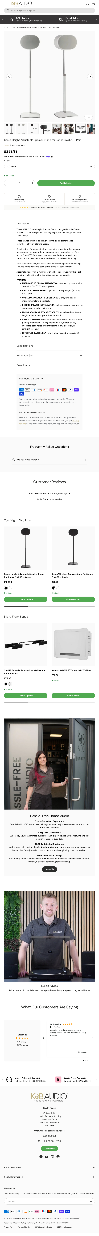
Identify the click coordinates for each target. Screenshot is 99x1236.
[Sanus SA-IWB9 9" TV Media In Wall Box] (73, 644)
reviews (82, 850)
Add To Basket (66, 183)
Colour (7, 161)
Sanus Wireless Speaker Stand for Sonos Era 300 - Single (72, 576)
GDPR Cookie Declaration (44, 1227)
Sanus (6, 145)
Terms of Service (24, 1227)
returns (77, 835)
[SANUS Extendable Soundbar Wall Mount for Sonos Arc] (25, 644)
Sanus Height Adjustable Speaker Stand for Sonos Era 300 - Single (24, 576)
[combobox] (49, 10)
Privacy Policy (9, 1227)
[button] (49, 499)
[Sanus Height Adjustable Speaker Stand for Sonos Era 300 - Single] (25, 548)
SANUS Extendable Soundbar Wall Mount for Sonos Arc (24, 672)
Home (6, 27)
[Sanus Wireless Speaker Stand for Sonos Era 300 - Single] (73, 548)
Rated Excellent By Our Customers (29, 21)
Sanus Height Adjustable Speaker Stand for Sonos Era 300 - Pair (36, 27)
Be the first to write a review (49, 499)
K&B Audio (14, 1218)
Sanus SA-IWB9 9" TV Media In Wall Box (71, 670)
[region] (68, 1038)
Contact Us (50, 1148)
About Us (50, 869)
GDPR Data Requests (64, 1227)
